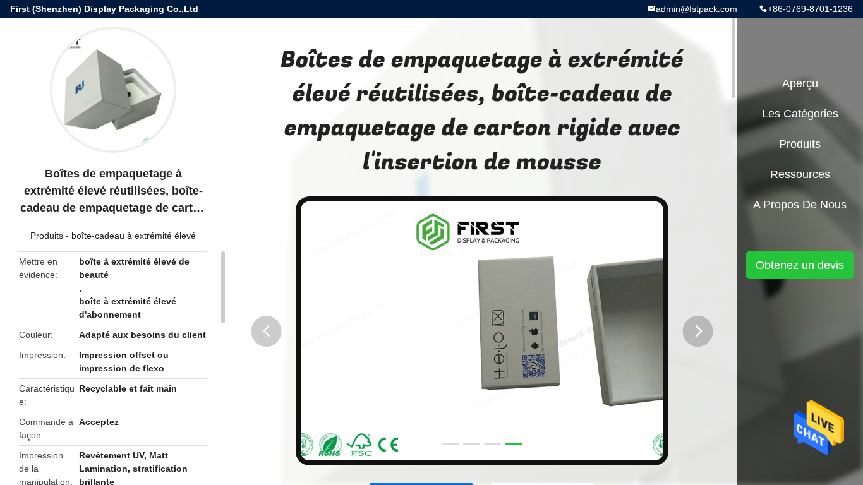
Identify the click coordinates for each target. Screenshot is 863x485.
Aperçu (800, 83)
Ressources (800, 174)
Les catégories (800, 113)
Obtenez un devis (800, 265)
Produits (46, 236)
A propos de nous (800, 204)
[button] (266, 331)
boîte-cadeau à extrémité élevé (133, 236)
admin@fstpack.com (696, 9)
